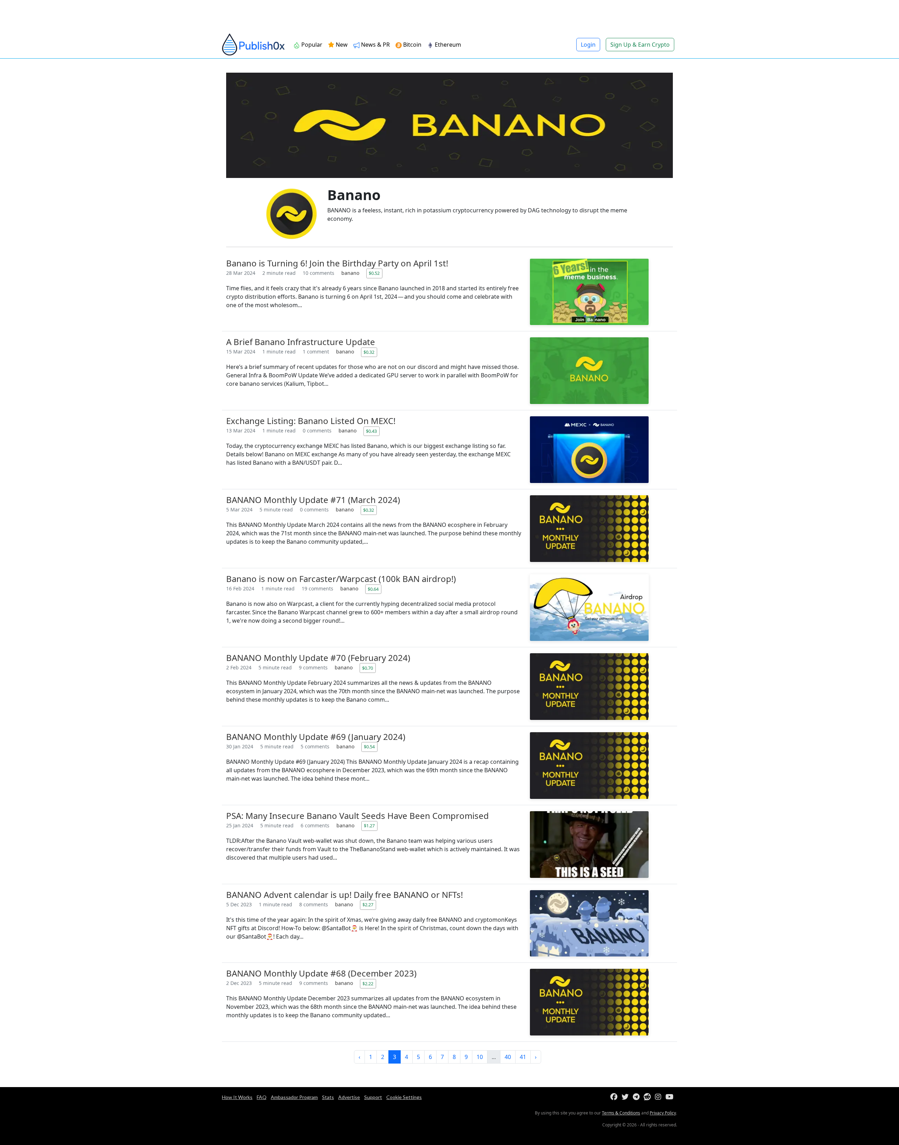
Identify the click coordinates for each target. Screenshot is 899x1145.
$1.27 (369, 825)
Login (588, 44)
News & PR (375, 44)
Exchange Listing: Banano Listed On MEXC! (310, 420)
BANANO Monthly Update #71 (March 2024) (313, 499)
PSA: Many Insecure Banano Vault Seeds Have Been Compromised (357, 815)
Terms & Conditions (621, 1113)
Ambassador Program (294, 1097)
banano (351, 273)
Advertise (349, 1097)
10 (480, 1057)
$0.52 (374, 273)
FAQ (262, 1097)
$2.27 (367, 904)
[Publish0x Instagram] (659, 1097)
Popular (311, 44)
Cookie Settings (404, 1097)
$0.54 (369, 746)
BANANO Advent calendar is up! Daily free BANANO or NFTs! (344, 894)
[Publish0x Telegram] (637, 1097)
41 (523, 1057)
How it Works (237, 1097)
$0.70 (367, 668)
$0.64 (373, 589)
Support (373, 1097)
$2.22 (367, 983)
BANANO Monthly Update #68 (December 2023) (321, 973)
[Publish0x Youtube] (671, 1097)
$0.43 (371, 431)
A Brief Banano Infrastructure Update (300, 342)
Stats (328, 1097)
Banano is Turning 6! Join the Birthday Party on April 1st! (337, 263)
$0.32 (368, 352)
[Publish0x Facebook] (615, 1097)
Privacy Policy (663, 1113)
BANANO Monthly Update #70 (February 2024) (318, 657)
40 (508, 1057)
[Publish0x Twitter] (626, 1097)
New (341, 44)
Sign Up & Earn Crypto (640, 44)
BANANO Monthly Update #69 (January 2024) (315, 736)
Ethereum (447, 44)
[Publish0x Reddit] (648, 1097)
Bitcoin (411, 44)
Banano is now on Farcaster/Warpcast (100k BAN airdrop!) (341, 578)
